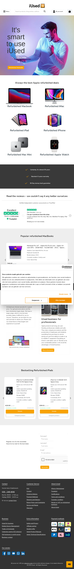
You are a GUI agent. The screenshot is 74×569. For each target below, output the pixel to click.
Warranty (29, 508)
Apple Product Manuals (34, 532)
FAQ (28, 488)
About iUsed (55, 507)
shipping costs (28, 563)
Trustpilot (54, 491)
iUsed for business (7, 523)
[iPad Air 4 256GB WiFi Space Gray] (43, 390)
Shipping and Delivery (33, 500)
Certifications (55, 494)
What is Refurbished (57, 488)
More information (47, 350)
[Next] (68, 260)
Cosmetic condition (57, 500)
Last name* (43, 443)
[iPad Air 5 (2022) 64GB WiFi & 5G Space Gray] (9, 390)
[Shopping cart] (69, 11)
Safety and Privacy (32, 523)
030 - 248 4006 (8, 492)
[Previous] (5, 260)
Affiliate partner (31, 526)
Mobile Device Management (10, 526)
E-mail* (42, 450)
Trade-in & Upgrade (8, 529)
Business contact (7, 537)
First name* (43, 436)
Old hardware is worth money (11, 534)
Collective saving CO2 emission (12, 532)
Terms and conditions (58, 497)
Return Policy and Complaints (36, 502)
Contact (29, 491)
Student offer (31, 529)
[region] (37, 260)
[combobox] (28, 11)
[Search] (44, 11)
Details (20, 411)
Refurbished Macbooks (16, 67)
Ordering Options (32, 494)
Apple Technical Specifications (36, 534)
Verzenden (44, 467)
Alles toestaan (60, 300)
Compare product (20, 415)
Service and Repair (32, 505)
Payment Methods (32, 497)
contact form (12, 500)
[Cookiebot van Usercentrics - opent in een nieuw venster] (63, 267)
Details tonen (63, 294)
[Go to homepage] (37, 6)
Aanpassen (35, 300)
